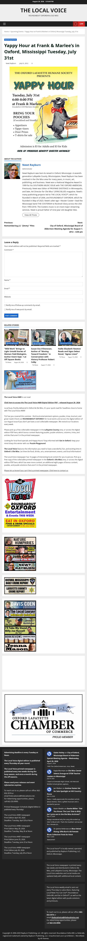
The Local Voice (43, 10)
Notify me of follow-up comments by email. (23, 305)
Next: (63, 227)
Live (81, 24)
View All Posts (31, 215)
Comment (9, 250)
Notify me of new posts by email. (19, 309)
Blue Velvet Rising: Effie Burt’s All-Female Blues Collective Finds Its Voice (64, 832)
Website (7, 297)
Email (7, 288)
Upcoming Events (10, 40)
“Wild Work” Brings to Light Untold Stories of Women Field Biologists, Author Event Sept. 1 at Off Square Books (15, 354)
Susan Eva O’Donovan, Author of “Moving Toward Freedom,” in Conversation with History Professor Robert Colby (43, 355)
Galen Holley (59, 752)
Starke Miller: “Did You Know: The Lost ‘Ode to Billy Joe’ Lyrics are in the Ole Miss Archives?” (64, 811)
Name (7, 280)
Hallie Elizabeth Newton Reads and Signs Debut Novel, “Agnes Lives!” (69, 351)
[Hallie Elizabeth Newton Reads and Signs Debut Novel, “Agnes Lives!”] (70, 337)
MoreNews (80, 936)
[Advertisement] (43, 673)
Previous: (19, 224)
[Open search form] (70, 24)
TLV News (8, 362)
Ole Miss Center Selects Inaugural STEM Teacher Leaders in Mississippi (64, 773)
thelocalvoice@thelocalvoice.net (65, 917)
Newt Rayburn (11, 63)
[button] (4, 24)
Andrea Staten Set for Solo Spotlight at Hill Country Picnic (64, 791)
